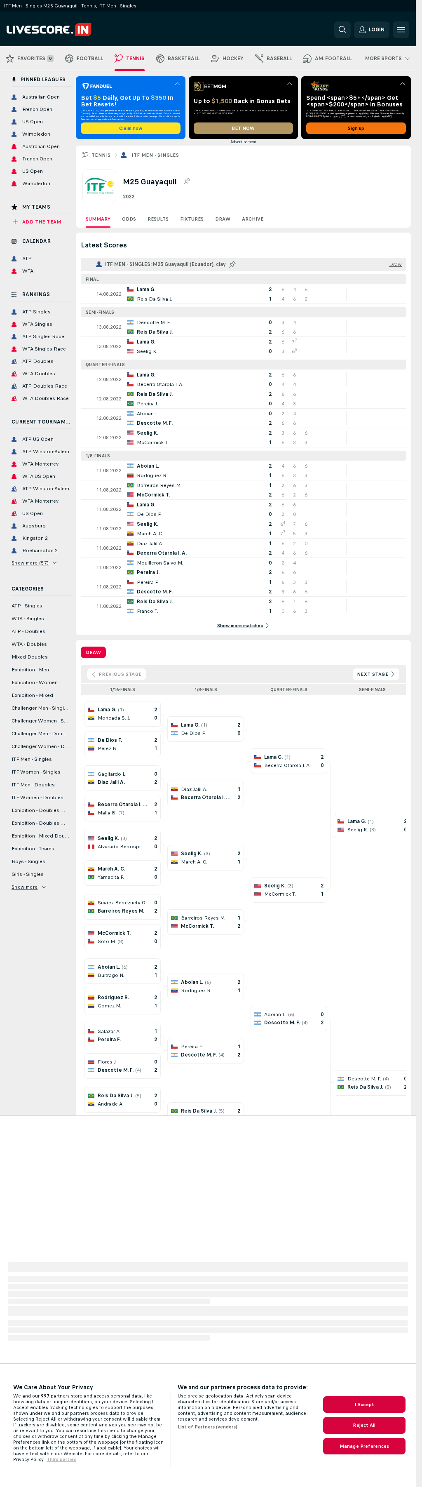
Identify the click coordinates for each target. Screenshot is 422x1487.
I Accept (364, 1404)
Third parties (61, 1459)
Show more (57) (30, 563)
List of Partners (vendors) (207, 1427)
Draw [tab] (93, 652)
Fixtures (192, 219)
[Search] (342, 29)
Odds (129, 219)
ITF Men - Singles (155, 155)
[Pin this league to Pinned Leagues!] (186, 181)
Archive (252, 219)
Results (158, 219)
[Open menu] (401, 29)
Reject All (364, 1425)
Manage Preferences (364, 1446)
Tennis (100, 155)
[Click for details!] (243, 294)
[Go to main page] (63, 29)
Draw (222, 219)
